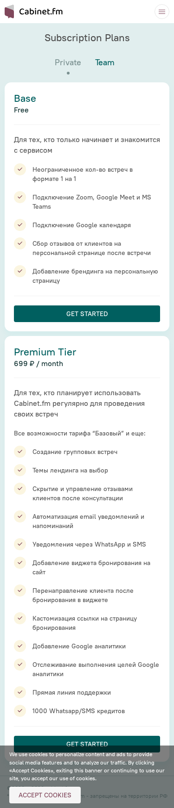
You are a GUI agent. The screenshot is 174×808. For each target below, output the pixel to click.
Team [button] (105, 62)
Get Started (87, 314)
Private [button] (68, 62)
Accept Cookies (45, 795)
